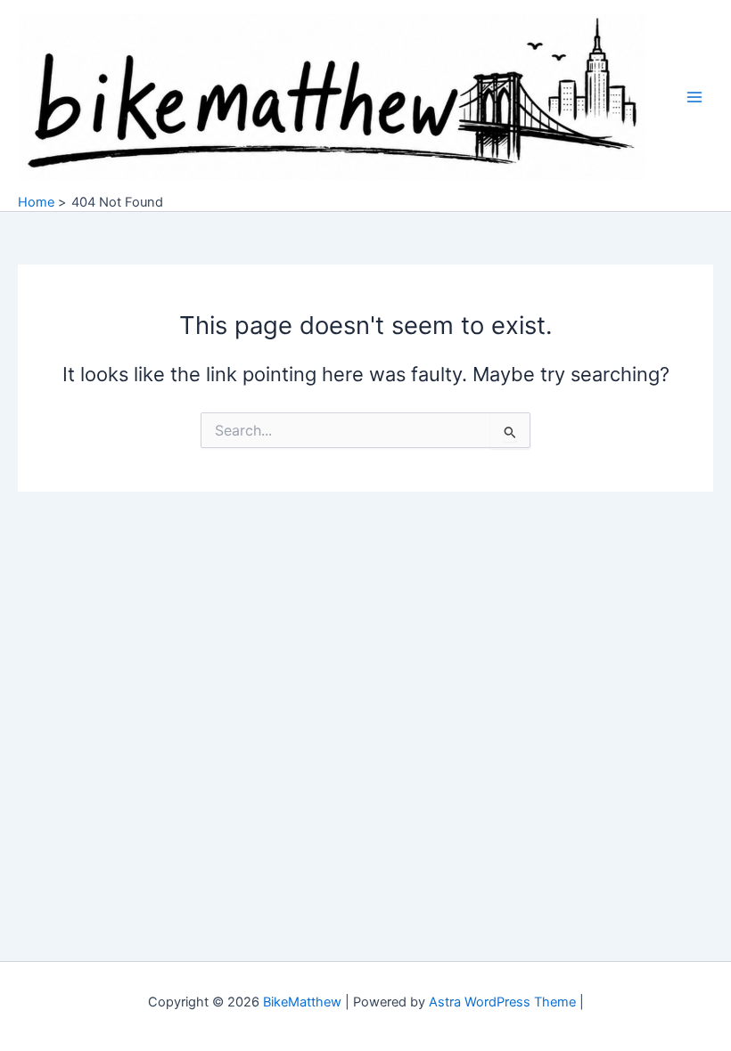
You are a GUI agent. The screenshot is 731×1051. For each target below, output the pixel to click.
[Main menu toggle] (694, 97)
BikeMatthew (302, 1002)
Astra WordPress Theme (502, 1002)
